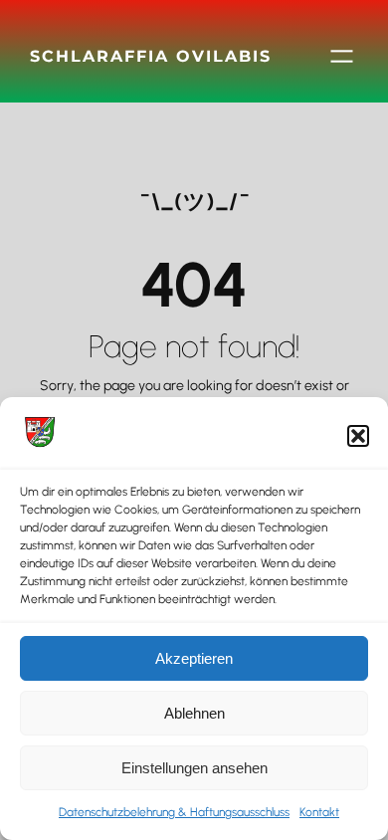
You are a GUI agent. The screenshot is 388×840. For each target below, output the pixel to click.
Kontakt (319, 812)
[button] (358, 436)
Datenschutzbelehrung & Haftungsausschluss (174, 812)
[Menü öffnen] (341, 56)
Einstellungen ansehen (194, 767)
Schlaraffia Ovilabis (151, 56)
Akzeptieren (194, 658)
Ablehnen (194, 713)
